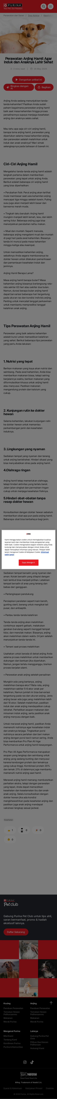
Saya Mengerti (28, 562)
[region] (28, 549)
